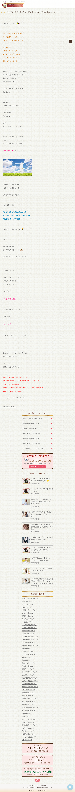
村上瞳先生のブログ (28, 710)
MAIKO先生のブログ (28, 690)
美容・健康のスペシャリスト (32, 423)
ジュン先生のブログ (28, 654)
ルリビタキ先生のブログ (30, 737)
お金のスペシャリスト (30, 428)
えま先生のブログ (28, 619)
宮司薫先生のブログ (28, 631)
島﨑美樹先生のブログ (29, 648)
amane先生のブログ (28, 613)
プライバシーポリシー (29, 787)
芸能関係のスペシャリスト (31, 443)
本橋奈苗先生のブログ (29, 713)
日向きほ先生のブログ (29, 678)
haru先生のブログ (27, 675)
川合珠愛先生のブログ (29, 625)
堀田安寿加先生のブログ (30, 687)
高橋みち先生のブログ (29, 663)
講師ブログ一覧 (27, 740)
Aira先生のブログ (27, 604)
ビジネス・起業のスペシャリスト (34, 418)
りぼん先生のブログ (28, 734)
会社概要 (43, 785)
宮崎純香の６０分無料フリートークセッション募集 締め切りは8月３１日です (42, 501)
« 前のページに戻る (9, 406)
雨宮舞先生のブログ (28, 616)
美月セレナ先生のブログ (30, 707)
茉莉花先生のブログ (28, 695)
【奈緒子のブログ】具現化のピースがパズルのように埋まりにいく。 (42, 514)
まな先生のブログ (28, 693)
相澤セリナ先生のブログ (30, 598)
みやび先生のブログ (28, 701)
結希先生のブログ (28, 716)
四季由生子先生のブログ (30, 645)
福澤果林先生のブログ (29, 684)
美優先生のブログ (28, 704)
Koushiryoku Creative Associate (38, 790)
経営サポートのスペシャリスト (33, 448)
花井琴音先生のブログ (29, 672)
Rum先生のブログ (28, 731)
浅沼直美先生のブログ (29, 610)
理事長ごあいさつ (34, 785)
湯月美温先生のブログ (29, 725)
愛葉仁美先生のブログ (29, 601)
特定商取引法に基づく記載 (44, 787)
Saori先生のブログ (28, 634)
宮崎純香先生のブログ (29, 698)
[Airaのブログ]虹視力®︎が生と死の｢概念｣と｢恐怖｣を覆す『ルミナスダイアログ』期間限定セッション (42, 581)
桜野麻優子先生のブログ (30, 639)
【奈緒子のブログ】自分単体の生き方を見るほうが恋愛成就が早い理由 (42, 527)
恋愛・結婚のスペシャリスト (32, 438)
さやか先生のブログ (28, 642)
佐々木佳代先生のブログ (30, 636)
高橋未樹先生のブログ (29, 660)
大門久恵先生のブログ (29, 657)
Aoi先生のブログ (27, 607)
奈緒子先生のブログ (28, 666)
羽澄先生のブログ (28, 669)
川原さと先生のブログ (29, 628)
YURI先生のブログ (28, 728)
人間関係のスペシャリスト (31, 433)
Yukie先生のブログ (28, 722)
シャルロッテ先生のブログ (30, 651)
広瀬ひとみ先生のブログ (30, 681)
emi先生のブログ (27, 622)
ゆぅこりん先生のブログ (30, 719)
